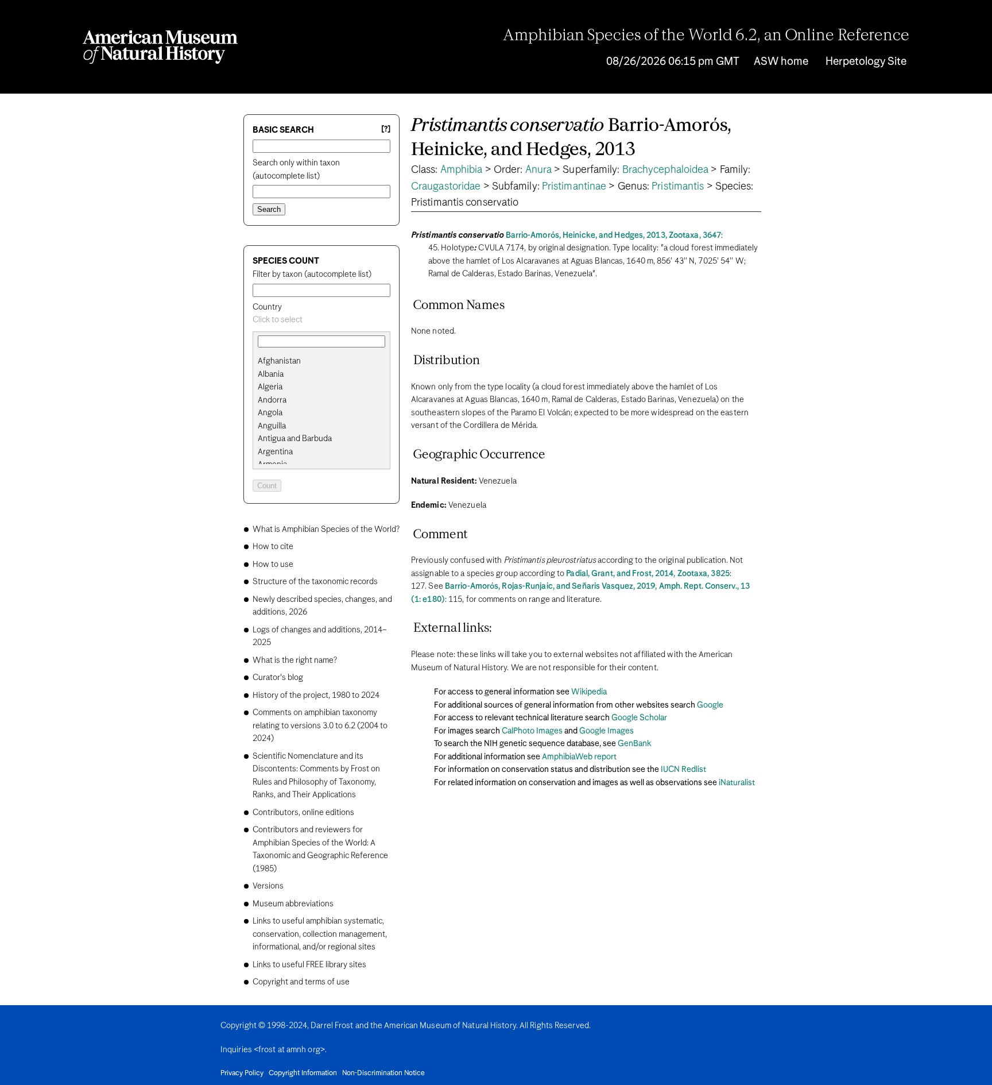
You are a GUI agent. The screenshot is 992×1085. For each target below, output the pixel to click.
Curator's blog (278, 678)
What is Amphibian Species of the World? (326, 530)
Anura (538, 170)
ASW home (781, 61)
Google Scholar (639, 718)
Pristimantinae (574, 187)
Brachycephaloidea (665, 170)
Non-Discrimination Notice (383, 1073)
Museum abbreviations (293, 904)
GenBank (634, 744)
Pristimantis (678, 187)
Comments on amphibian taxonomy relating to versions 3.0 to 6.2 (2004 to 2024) (320, 726)
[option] (326, 361)
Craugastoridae (445, 187)
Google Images (606, 731)
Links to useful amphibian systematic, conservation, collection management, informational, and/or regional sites (320, 934)
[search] (321, 374)
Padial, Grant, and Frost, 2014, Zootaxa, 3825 (648, 574)
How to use (273, 565)
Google (710, 705)
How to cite (273, 547)
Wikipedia (589, 692)
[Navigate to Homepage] (160, 47)
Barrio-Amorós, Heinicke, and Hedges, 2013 (571, 138)
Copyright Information (303, 1073)
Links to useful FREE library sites (309, 965)
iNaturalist (737, 783)
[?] (385, 129)
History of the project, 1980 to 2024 (316, 696)
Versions (268, 886)
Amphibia (461, 170)
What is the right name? (295, 661)
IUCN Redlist (683, 770)
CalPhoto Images (532, 731)
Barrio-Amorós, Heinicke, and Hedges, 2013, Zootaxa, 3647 (614, 235)
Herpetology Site (866, 61)
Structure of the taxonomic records (315, 582)
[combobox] (321, 320)
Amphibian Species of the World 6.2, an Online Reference (706, 36)
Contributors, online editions (303, 813)
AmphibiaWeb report (579, 757)
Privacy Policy (242, 1073)
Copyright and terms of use (301, 982)
